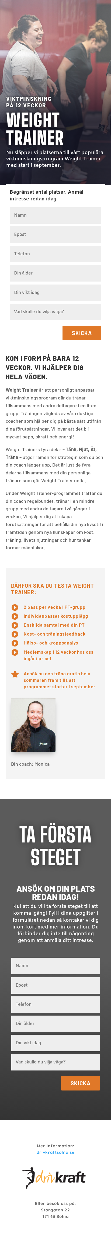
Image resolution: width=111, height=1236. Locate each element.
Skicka (82, 333)
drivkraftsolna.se (56, 1152)
